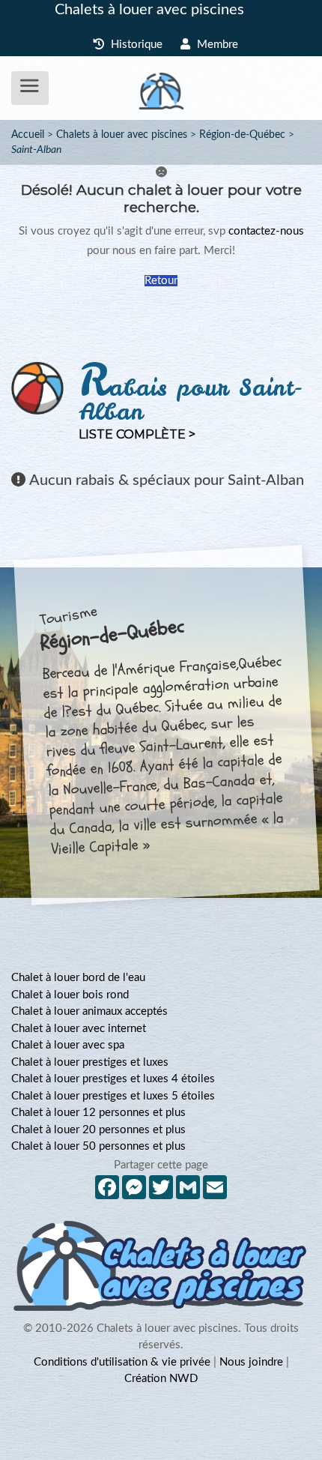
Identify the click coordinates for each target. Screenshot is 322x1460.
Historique (135, 44)
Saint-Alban (36, 150)
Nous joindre (251, 1362)
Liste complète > (137, 434)
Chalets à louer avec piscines (149, 9)
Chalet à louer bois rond (70, 995)
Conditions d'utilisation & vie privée (122, 1362)
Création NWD (161, 1378)
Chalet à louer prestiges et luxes (89, 1062)
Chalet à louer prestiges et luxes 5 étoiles (113, 1096)
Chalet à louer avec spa (67, 1045)
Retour (161, 280)
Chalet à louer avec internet (78, 1028)
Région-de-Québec (242, 135)
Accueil (27, 135)
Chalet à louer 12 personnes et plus (98, 1112)
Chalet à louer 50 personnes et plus (98, 1146)
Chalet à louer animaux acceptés (89, 1011)
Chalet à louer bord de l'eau (78, 977)
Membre (216, 44)
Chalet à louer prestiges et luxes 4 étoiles (113, 1079)
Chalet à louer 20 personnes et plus (98, 1129)
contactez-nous (266, 231)
